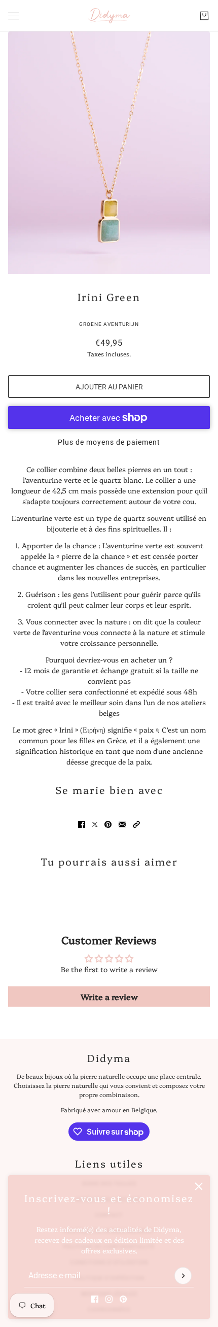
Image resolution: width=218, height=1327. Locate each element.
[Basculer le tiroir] (13, 16)
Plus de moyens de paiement (109, 442)
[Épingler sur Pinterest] (108, 824)
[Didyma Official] (109, 15)
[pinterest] (123, 1299)
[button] (136, 824)
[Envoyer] (183, 1275)
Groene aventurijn (109, 324)
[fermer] (199, 1186)
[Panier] (204, 15)
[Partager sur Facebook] (81, 824)
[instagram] (109, 1299)
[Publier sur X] (94, 824)
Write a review (109, 996)
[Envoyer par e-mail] (122, 824)
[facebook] (94, 1299)
